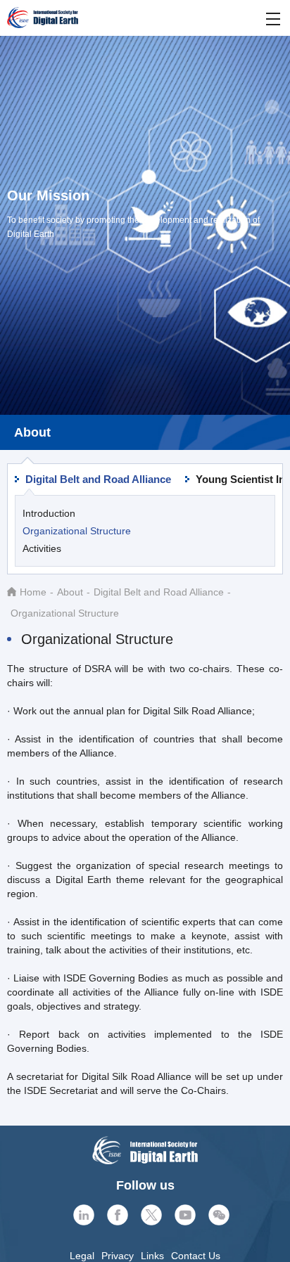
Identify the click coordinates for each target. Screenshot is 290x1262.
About (70, 592)
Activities (42, 548)
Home (33, 592)
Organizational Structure (77, 530)
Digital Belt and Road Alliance (98, 479)
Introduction (49, 513)
